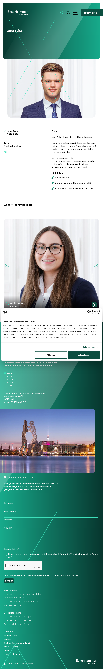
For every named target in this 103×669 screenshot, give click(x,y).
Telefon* (8, 519)
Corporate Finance (13, 612)
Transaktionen (11, 635)
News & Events (11, 646)
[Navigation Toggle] (75, 13)
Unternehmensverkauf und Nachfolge (22, 594)
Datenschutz (13, 663)
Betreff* (8, 528)
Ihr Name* (9, 503)
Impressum (27, 663)
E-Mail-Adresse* (12, 511)
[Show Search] (62, 13)
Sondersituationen (13, 605)
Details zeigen (89, 347)
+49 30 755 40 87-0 (16, 402)
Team (7, 639)
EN (68, 13)
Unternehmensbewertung (17, 616)
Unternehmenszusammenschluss (20, 601)
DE (68, 11)
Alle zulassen (84, 355)
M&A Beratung (11, 590)
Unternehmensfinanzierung (17, 620)
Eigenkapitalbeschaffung (16, 624)
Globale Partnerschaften (16, 643)
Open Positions (11, 654)
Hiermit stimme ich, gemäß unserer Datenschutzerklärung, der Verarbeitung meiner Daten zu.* (53, 556)
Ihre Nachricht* (11, 549)
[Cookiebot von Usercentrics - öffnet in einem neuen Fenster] (89, 312)
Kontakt (90, 13)
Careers (8, 650)
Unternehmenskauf (13, 597)
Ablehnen (51, 355)
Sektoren (8, 631)
